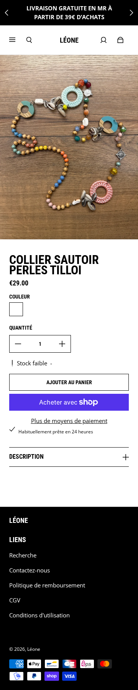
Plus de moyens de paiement (69, 421)
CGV (14, 600)
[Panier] (120, 40)
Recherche (22, 555)
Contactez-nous (29, 570)
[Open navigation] (17, 40)
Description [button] (26, 456)
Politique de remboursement (47, 585)
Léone (33, 649)
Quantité (20, 328)
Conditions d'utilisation (39, 615)
